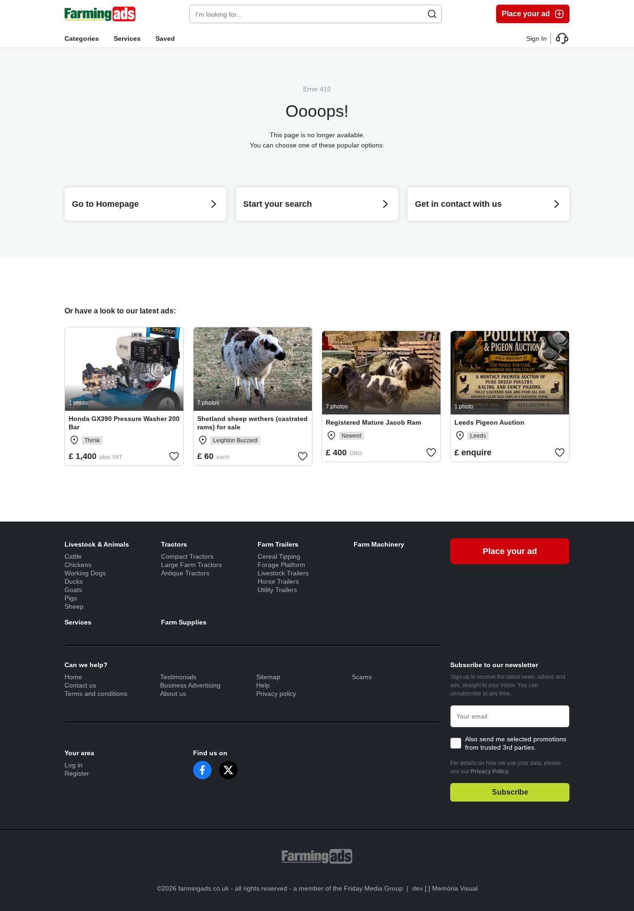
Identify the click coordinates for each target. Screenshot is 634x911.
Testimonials (178, 677)
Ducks (74, 581)
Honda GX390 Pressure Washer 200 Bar (124, 423)
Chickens (78, 564)
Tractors (174, 544)
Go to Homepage (105, 204)
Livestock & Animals (97, 544)
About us (173, 693)
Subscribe (510, 792)
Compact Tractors (187, 556)
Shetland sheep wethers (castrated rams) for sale (252, 423)
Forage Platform (281, 564)
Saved (165, 38)
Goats (73, 589)
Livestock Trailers (283, 573)
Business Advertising (190, 685)
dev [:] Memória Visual (445, 888)
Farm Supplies (184, 622)
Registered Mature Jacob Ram (373, 422)
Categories (82, 38)
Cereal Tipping (279, 556)
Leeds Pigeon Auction (489, 422)
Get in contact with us (458, 204)
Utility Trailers (277, 589)
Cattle (73, 556)
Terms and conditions (96, 693)
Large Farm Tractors (191, 564)
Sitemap (268, 677)
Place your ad (526, 14)
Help (263, 685)
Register (77, 773)
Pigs (71, 598)
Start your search (277, 204)
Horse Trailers (278, 581)
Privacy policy (276, 693)
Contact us (80, 685)
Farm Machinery (379, 544)
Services (127, 38)
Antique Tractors (185, 573)
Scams (362, 677)
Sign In (536, 38)
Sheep (74, 606)
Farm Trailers (278, 544)
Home (73, 677)
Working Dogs (85, 573)
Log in (74, 765)
